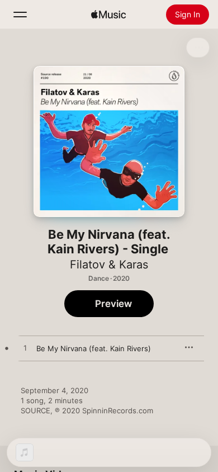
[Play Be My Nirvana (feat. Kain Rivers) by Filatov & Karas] (25, 348)
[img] (108, 15)
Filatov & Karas (109, 264)
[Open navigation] (20, 14)
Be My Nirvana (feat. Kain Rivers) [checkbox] (93, 348)
